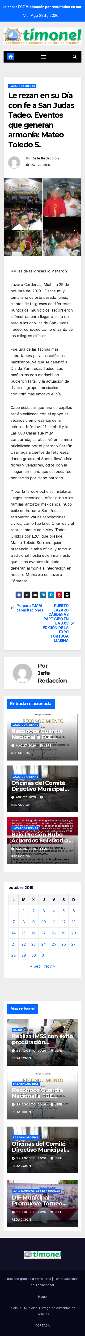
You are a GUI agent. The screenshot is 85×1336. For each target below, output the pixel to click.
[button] (74, 56)
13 (74, 921)
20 (73, 933)
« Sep (35, 966)
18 (54, 933)
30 (33, 955)
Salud (17, 1029)
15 (24, 933)
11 (53, 921)
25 (54, 944)
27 (73, 944)
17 (44, 933)
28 (13, 955)
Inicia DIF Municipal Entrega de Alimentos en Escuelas (42, 1311)
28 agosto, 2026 (31, 1050)
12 (64, 921)
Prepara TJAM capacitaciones (29, 608)
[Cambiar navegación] (43, 56)
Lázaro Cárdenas (22, 86)
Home (42, 1296)
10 (44, 921)
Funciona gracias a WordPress (28, 1279)
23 (33, 944)
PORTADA (42, 1325)
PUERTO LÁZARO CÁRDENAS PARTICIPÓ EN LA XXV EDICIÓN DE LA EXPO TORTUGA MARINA (55, 623)
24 (43, 944)
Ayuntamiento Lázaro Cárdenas (36, 1191)
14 (14, 933)
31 (44, 955)
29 (23, 955)
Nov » (49, 966)
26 (63, 944)
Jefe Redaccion (46, 158)
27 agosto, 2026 (31, 1104)
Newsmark (72, 1279)
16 (34, 933)
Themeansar (44, 1285)
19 (64, 933)
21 (14, 944)
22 (23, 944)
